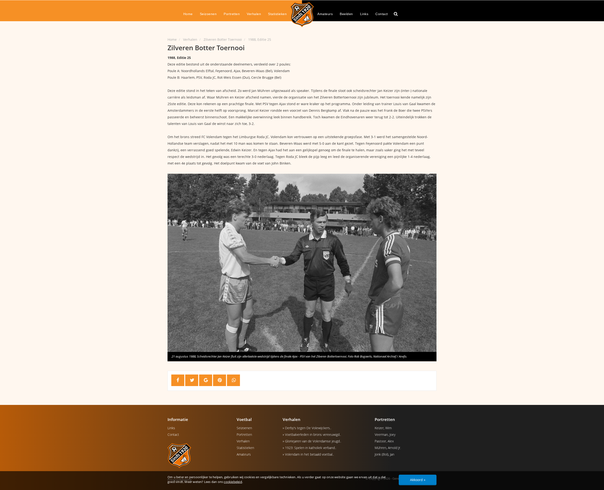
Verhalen (254, 14)
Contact (381, 14)
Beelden (346, 14)
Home (188, 14)
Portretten (232, 14)
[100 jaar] (302, 14)
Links (364, 14)
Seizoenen (208, 14)
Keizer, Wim (383, 428)
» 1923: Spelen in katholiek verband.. (309, 447)
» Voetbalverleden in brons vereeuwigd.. (312, 434)
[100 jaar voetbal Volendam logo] (199, 455)
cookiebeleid (233, 482)
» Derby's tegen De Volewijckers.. (307, 428)
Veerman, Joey (385, 434)
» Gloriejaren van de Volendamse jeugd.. (312, 441)
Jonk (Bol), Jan (384, 454)
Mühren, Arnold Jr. (388, 447)
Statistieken (277, 14)
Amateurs (325, 14)
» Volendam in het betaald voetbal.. (308, 454)
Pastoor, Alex (384, 441)
